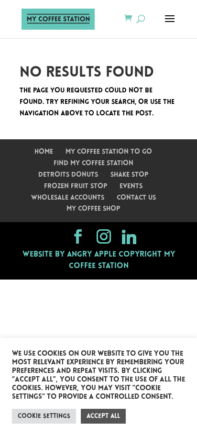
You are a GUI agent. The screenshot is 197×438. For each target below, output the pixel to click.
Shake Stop (129, 175)
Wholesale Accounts (67, 198)
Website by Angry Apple (69, 254)
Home (43, 152)
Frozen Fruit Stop (75, 186)
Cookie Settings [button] (44, 416)
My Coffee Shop (93, 209)
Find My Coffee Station (93, 163)
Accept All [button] (103, 416)
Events (131, 186)
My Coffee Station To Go (109, 152)
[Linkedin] (129, 237)
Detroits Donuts (68, 175)
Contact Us (136, 198)
